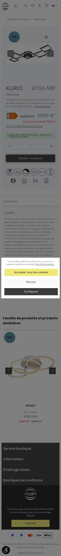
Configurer (31, 291)
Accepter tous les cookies (31, 272)
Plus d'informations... (45, 264)
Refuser (31, 282)
